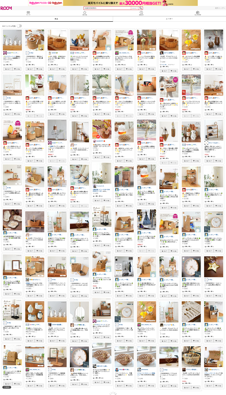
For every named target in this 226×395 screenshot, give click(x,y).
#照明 (51, 146)
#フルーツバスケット (144, 373)
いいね (18, 69)
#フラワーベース (10, 56)
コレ (8, 69)
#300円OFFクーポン (101, 190)
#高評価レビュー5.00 (99, 189)
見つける (84, 13)
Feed (28, 13)
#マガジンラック (100, 325)
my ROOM (198, 13)
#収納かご (29, 283)
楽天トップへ (220, 8)
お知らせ (141, 13)
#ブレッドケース (210, 373)
